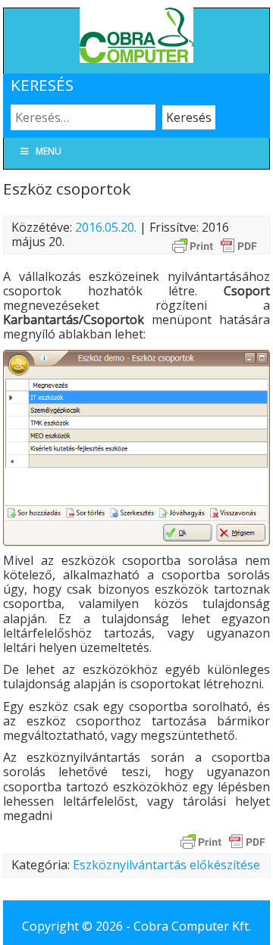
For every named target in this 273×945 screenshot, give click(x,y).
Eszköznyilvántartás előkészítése (166, 864)
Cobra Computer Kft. (192, 926)
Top (259, 931)
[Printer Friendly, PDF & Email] (215, 245)
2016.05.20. (105, 227)
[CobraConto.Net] (136, 58)
